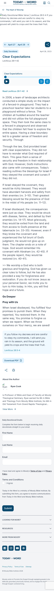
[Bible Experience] (44, 2)
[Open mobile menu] (5, 2)
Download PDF (11, 360)
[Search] (48, 2)
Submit (8, 508)
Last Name (7, 445)
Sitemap (28, 567)
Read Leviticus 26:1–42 (14, 91)
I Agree (9, 483)
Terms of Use (35, 471)
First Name (7, 433)
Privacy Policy (7, 567)
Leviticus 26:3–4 (12, 350)
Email (4, 457)
